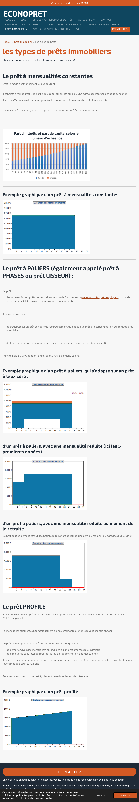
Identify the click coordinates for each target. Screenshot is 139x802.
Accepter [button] (125, 795)
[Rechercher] (78, 29)
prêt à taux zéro (90, 297)
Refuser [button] (101, 795)
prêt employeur (109, 297)
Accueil (7, 41)
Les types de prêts (45, 41)
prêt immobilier (23, 41)
